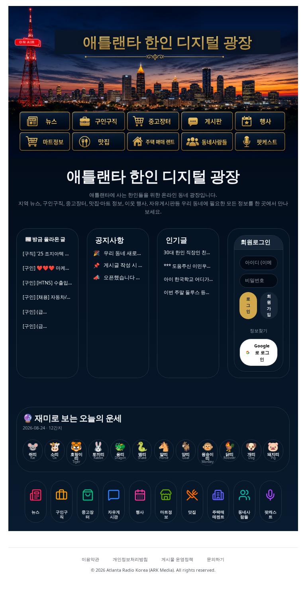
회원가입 (269, 305)
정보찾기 (258, 330)
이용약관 (90, 559)
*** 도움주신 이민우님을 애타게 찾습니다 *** (188, 266)
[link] (42, 124)
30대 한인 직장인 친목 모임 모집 (188, 252)
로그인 (248, 305)
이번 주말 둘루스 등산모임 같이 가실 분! (188, 292)
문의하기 (215, 559)
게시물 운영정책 (177, 559)
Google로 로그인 (262, 352)
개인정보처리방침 (130, 559)
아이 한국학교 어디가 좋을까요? (188, 279)
